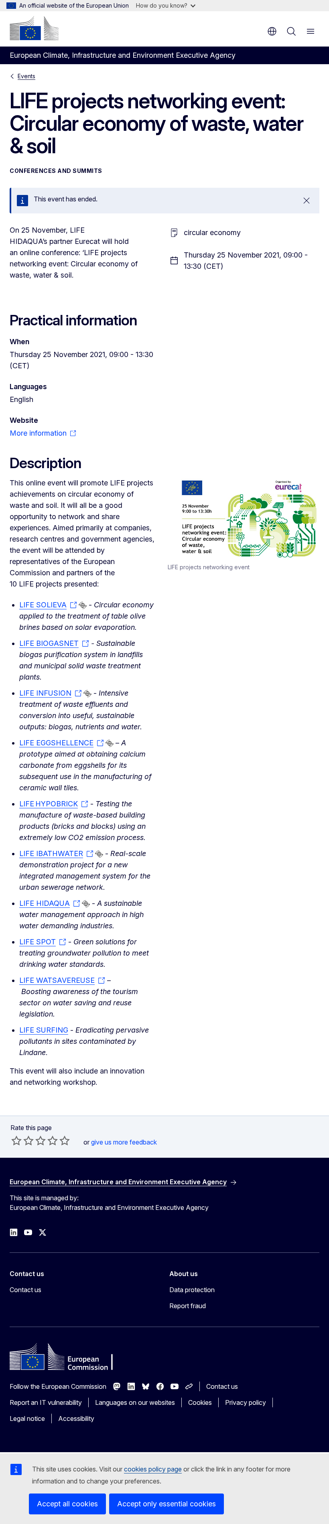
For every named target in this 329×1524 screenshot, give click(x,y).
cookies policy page (153, 1469)
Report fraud (187, 1306)
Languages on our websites (135, 1402)
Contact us (25, 1290)
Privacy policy (245, 1402)
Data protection (192, 1290)
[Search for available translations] (83, 605)
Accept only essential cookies (166, 1504)
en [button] (272, 31)
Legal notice (27, 1418)
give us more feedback (124, 1142)
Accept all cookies (67, 1504)
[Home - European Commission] (34, 28)
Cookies (200, 1402)
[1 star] (16, 1140)
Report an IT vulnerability (46, 1402)
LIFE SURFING (43, 1030)
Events (26, 76)
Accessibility (76, 1418)
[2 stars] (22, 1140)
